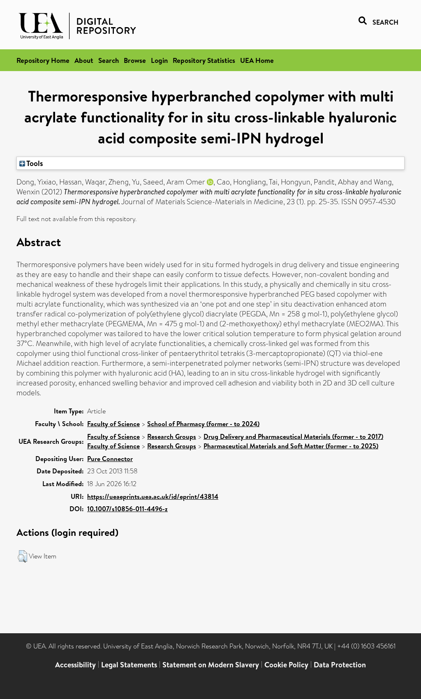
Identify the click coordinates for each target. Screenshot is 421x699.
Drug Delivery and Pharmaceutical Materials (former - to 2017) (293, 436)
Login (159, 60)
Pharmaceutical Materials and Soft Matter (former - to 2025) (291, 445)
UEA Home (257, 60)
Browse (135, 60)
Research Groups (171, 436)
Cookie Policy (286, 665)
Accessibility (75, 665)
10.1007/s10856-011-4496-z (127, 508)
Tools (34, 163)
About (83, 60)
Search (108, 60)
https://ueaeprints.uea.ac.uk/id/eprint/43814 (152, 496)
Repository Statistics (204, 60)
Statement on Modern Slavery (210, 665)
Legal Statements (129, 665)
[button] (22, 556)
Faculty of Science (113, 423)
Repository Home (42, 60)
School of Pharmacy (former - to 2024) (203, 423)
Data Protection (340, 665)
